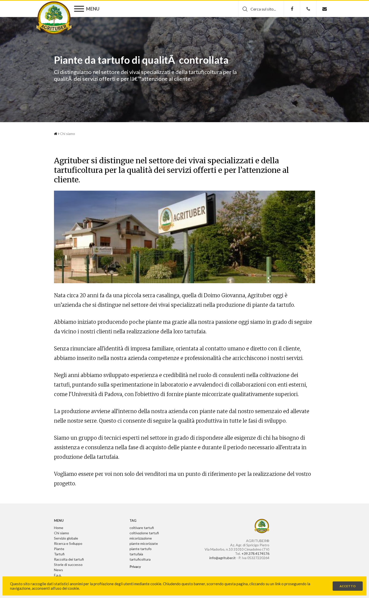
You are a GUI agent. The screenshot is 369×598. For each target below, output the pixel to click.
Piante (59, 549)
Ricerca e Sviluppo (68, 543)
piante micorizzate (144, 543)
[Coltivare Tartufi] (54, 17)
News (58, 570)
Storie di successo (68, 564)
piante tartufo (141, 549)
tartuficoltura (140, 559)
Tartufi (59, 554)
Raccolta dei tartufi (69, 559)
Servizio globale (66, 538)
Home (58, 528)
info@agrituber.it (222, 558)
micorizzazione (141, 538)
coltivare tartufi (142, 528)
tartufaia (136, 554)
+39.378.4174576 (255, 553)
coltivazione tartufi (144, 533)
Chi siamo (67, 133)
